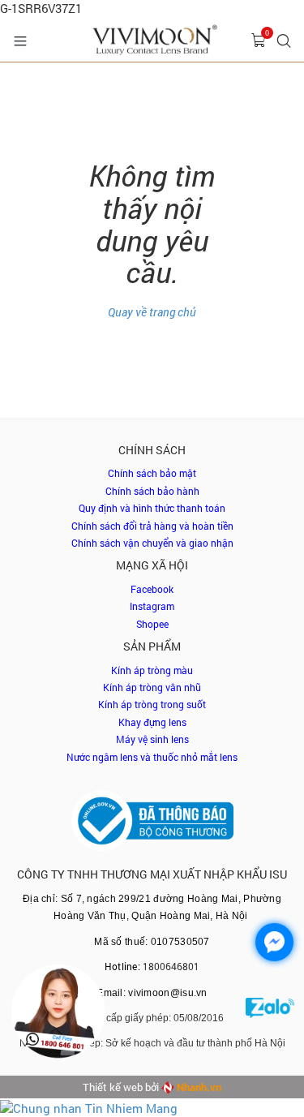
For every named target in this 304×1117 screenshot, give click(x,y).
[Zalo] (270, 1022)
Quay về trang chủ (152, 312)
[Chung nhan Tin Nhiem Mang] (89, 1106)
